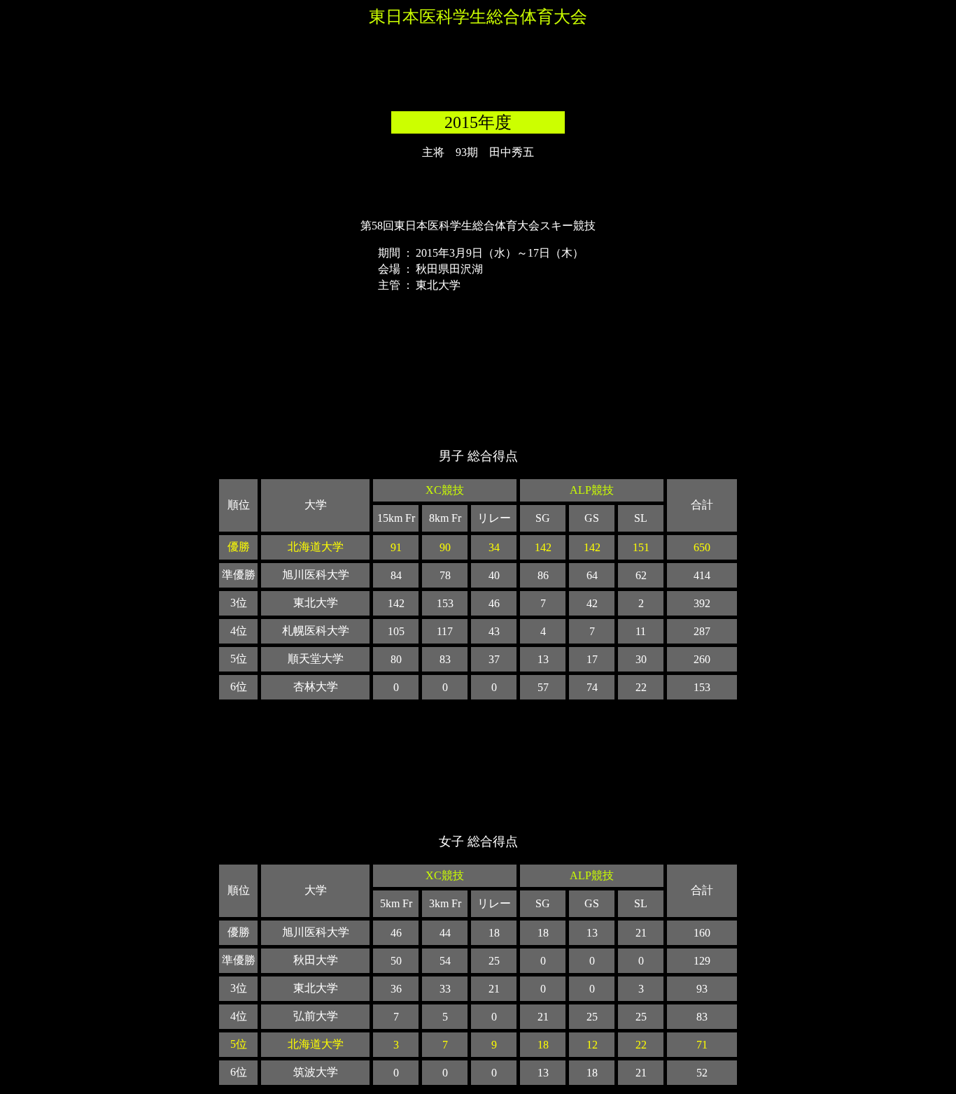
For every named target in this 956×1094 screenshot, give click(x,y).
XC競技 (445, 490)
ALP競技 (592, 490)
